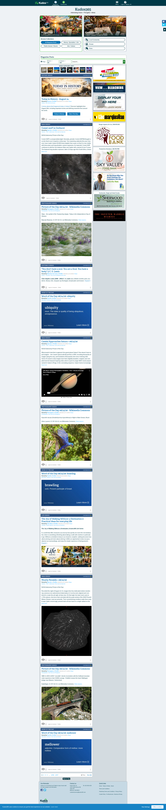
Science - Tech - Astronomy (48, 132)
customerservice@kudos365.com (78, 792)
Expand (88, 281)
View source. (82, 220)
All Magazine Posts (50, 42)
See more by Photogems (54, 210)
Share (70, 101)
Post (43, 61)
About (112, 786)
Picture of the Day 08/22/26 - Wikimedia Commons (66, 668)
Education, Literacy (46, 300)
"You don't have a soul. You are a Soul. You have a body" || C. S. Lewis (65, 270)
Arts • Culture (71, 46)
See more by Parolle (56, 300)
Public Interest (49, 525)
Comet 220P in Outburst (53, 128)
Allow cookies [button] (157, 807)
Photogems (50, 209)
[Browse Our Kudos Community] (42, 3)
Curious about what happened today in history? (56, 106)
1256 (52, 775)
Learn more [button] (54, 807)
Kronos (49, 101)
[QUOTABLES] (57, 70)
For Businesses (110, 794)
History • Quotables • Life (71, 42)
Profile (54, 101)
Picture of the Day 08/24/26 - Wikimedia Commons (66, 207)
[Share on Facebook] (164, 21)
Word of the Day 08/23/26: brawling (58, 473)
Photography (45, 210)
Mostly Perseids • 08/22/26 (54, 580)
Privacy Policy (118, 791)
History (43, 103)
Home (100, 786)
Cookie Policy (102, 794)
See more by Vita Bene (59, 525)
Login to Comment (53, 119)
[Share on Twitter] (164, 24)
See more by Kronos (50, 103)
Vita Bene (50, 523)
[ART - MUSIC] (70, 70)
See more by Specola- (60, 132)
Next (88, 775)
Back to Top (66, 778)
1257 (56, 775)
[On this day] (44, 70)
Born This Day (74, 114)
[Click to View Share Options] (90, 119)
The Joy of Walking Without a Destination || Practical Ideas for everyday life (63, 520)
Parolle (49, 298)
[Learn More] (50, 70)
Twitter (45, 790)
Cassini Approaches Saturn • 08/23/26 (60, 341)
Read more (44, 151)
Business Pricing (118, 794)
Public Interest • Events (51, 46)
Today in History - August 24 (55, 99)
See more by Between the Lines (58, 275)
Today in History (59, 114)
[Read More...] (109, 87)
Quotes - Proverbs (46, 275)
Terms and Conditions (104, 788)
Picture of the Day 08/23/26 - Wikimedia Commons (66, 410)
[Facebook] (42, 790)
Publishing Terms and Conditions (107, 791)
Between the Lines (52, 274)
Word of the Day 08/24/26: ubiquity (58, 296)
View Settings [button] (146, 807)
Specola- (49, 130)
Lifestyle (44, 525)
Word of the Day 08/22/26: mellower (59, 733)
